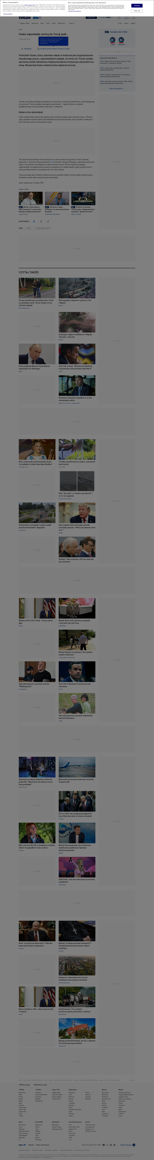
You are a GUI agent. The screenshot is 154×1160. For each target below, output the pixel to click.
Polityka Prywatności (7, 13)
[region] (77, 8)
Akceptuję (137, 5)
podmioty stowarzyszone (29, 4)
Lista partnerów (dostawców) (74, 11)
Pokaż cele (137, 10)
